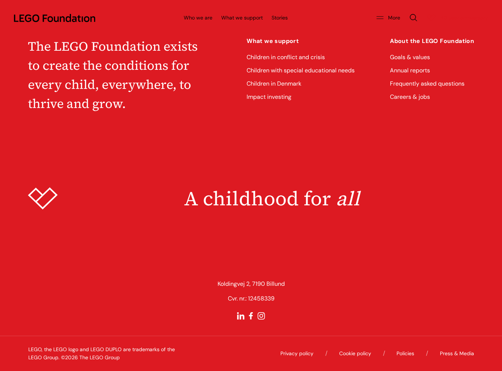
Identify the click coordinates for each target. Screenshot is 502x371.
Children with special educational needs (301, 70)
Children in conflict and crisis (286, 57)
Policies (405, 353)
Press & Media (457, 353)
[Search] (413, 17)
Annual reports (410, 70)
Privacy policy (296, 353)
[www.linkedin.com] (240, 316)
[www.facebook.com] (251, 316)
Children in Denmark (274, 83)
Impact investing (269, 97)
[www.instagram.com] (261, 316)
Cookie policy (355, 353)
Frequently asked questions (427, 83)
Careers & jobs (410, 97)
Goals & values (410, 57)
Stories (280, 17)
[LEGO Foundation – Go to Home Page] (54, 17)
